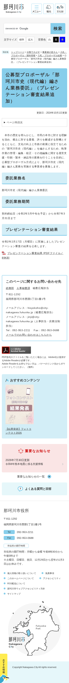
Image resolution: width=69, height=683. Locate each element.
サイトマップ (14, 594)
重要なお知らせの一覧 (31, 476)
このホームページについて (20, 578)
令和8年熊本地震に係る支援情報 (24, 463)
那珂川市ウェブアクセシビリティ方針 (26, 588)
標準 (21, 39)
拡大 (30, 39)
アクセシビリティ (52, 578)
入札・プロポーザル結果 (50, 55)
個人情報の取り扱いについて (21, 573)
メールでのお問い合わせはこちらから (29, 334)
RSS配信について (16, 583)
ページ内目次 (15, 122)
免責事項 (49, 573)
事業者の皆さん (50, 52)
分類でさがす (33, 52)
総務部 (10, 288)
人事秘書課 (23, 288)
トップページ (17, 52)
